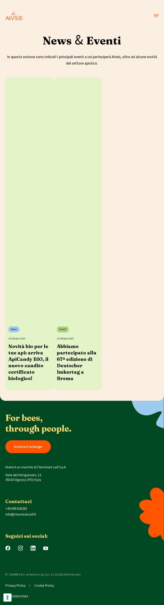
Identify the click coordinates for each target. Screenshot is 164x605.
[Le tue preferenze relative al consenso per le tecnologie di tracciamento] (7, 597)
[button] (156, 15)
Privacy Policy (15, 585)
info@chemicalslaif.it (20, 514)
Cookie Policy (44, 585)
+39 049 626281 (16, 508)
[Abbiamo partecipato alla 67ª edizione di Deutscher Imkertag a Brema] (78, 198)
